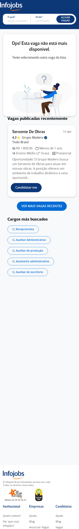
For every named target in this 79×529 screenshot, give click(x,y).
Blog (32, 521)
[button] (65, 19)
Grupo (33, 137)
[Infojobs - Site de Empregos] (11, 6)
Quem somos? (12, 516)
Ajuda (33, 516)
